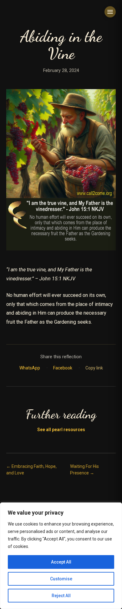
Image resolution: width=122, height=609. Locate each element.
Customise (61, 578)
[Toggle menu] (110, 11)
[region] (61, 555)
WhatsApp (30, 367)
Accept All (61, 561)
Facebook (63, 367)
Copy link (94, 367)
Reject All (61, 595)
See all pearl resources (61, 429)
